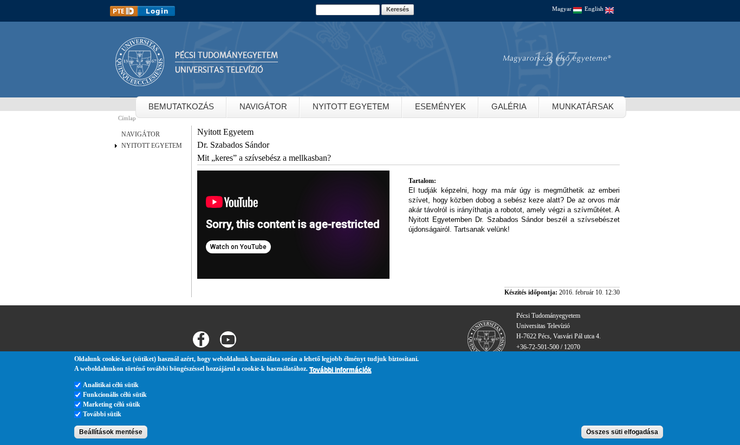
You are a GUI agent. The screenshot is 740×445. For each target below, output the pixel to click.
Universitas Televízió (219, 70)
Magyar (562, 8)
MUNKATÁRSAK (583, 106)
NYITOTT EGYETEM (351, 106)
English (595, 8)
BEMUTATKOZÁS (181, 106)
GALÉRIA (509, 106)
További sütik (102, 414)
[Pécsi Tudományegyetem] (139, 81)
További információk (340, 369)
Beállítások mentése (110, 432)
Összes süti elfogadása (622, 432)
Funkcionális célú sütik (115, 394)
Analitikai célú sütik (111, 385)
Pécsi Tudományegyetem (226, 55)
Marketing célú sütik (111, 404)
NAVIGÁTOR (263, 106)
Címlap (127, 118)
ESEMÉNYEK (440, 106)
